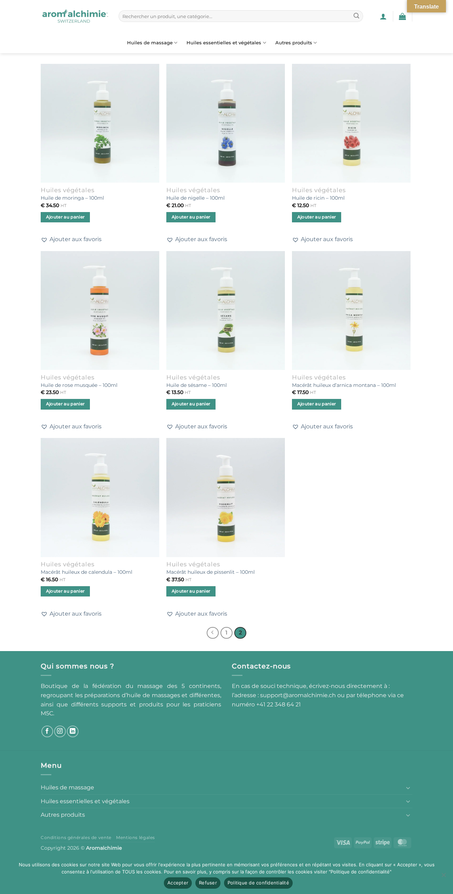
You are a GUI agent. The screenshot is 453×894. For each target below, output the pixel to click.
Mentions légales (135, 837)
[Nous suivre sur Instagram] (60, 731)
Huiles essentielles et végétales (224, 42)
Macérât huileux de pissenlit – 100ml (210, 572)
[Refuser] (443, 877)
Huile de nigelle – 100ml (195, 198)
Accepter (177, 882)
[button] (383, 16)
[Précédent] (213, 633)
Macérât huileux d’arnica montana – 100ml (344, 385)
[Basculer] (408, 787)
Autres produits (293, 42)
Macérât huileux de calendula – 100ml (86, 572)
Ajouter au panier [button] (65, 217)
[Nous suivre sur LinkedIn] (73, 731)
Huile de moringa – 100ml (72, 198)
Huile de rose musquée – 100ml (79, 385)
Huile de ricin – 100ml (318, 198)
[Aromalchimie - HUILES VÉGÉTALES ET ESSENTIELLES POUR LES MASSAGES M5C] (74, 16)
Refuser (208, 882)
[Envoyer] (356, 16)
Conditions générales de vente (76, 837)
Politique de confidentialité (258, 882)
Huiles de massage (150, 42)
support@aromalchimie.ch (298, 695)
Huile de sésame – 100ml (196, 385)
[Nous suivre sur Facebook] (47, 731)
